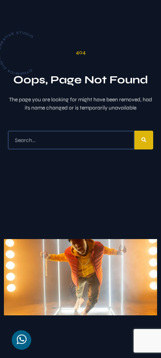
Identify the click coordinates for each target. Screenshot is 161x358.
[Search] (143, 140)
